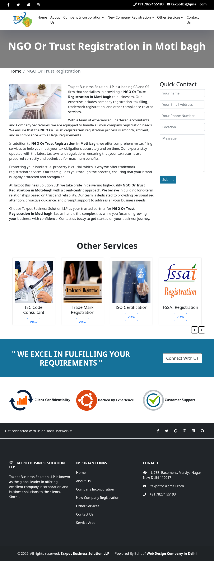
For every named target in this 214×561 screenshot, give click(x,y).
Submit (168, 179)
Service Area (86, 522)
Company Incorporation (95, 489)
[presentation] (194, 330)
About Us (55, 20)
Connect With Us (182, 358)
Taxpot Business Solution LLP (85, 553)
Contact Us (193, 20)
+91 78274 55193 (150, 4)
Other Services (87, 506)
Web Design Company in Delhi (172, 553)
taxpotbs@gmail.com (188, 4)
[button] (84, 17)
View (33, 322)
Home (42, 17)
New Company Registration (97, 497)
